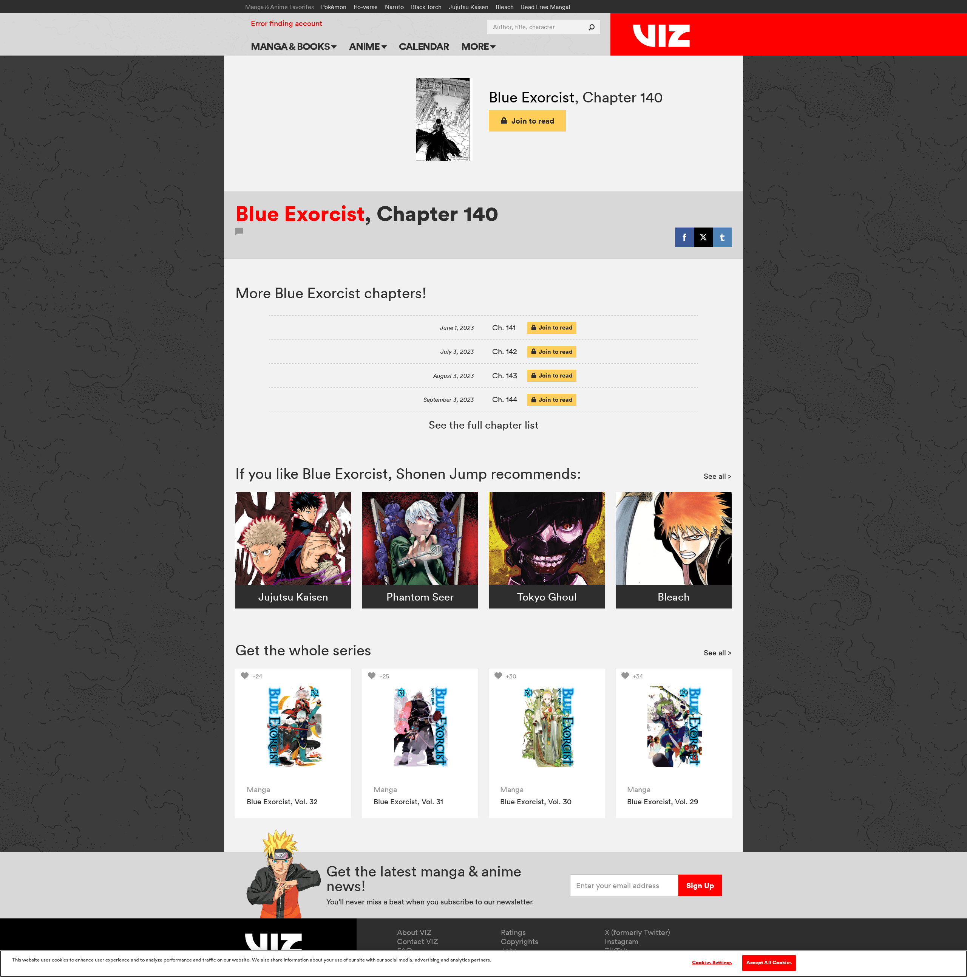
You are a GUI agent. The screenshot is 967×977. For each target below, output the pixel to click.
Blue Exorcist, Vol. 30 (536, 801)
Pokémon (333, 7)
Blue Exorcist (532, 97)
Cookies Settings (712, 962)
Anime (365, 46)
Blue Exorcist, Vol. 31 (408, 801)
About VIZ (414, 932)
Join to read (533, 121)
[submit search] (593, 27)
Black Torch (426, 7)
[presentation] (293, 727)
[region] (483, 963)
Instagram (621, 941)
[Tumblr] (722, 237)
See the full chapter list (484, 424)
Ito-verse (366, 7)
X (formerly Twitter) (637, 932)
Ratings (513, 932)
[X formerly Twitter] (703, 237)
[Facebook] (684, 237)
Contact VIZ (417, 941)
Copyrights (519, 941)
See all (718, 476)
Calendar (423, 46)
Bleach (505, 7)
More (475, 46)
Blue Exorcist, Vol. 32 (282, 801)
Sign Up (700, 885)
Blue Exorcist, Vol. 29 (662, 801)
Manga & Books (291, 46)
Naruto (394, 7)
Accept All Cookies (769, 962)
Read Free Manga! (545, 7)
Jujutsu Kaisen (468, 7)
